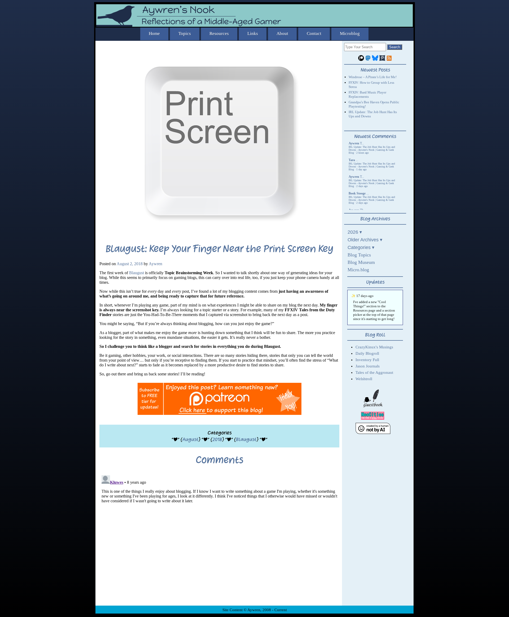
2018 (217, 439)
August (190, 439)
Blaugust (136, 272)
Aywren (155, 263)
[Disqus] (219, 539)
